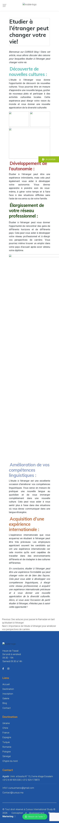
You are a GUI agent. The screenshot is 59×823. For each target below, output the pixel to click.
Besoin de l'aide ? (36, 816)
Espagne (6, 737)
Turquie (6, 742)
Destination (8, 689)
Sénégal (6, 756)
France (5, 732)
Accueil (6, 684)
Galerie (5, 698)
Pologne (6, 751)
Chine (5, 727)
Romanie (6, 746)
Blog (4, 703)
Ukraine (6, 723)
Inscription (7, 693)
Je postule (50, 159)
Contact (6, 708)
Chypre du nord (10, 761)
